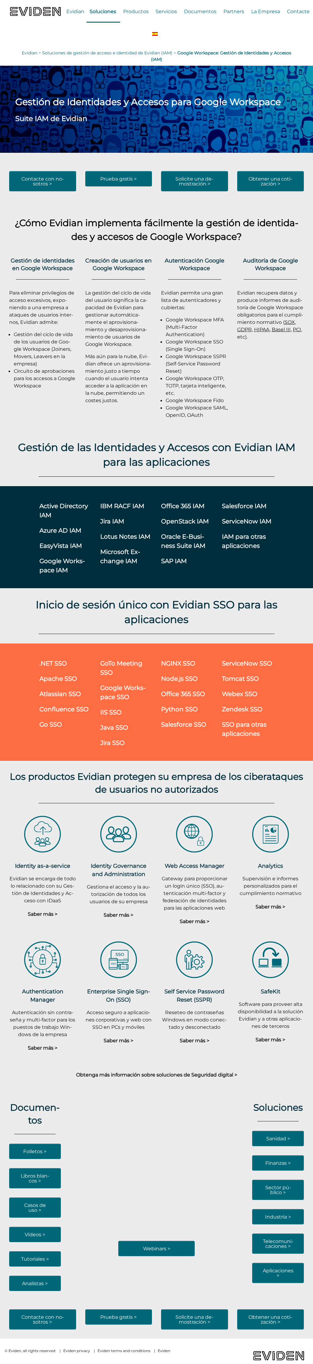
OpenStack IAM (185, 521)
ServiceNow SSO (247, 663)
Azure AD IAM (60, 530)
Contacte (298, 11)
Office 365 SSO (183, 694)
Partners (233, 11)
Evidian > (32, 53)
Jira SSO (112, 742)
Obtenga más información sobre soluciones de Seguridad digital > (156, 1075)
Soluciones (103, 11)
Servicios (166, 11)
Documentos (200, 11)
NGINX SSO (178, 663)
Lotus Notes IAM (125, 536)
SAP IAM (174, 561)
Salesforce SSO (183, 724)
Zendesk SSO (242, 709)
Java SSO (114, 727)
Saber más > (42, 914)
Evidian (75, 11)
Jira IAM (112, 521)
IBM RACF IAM (122, 506)
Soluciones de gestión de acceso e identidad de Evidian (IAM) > (109, 53)
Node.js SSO (179, 678)
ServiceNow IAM (246, 521)
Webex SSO (239, 694)
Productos (136, 11)
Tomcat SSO (240, 678)
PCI (297, 329)
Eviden (164, 1350)
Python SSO (179, 709)
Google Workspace (193, 236)
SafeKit (270, 991)
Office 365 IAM (182, 506)
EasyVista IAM (60, 545)
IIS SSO (111, 712)
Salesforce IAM (244, 506)
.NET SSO (53, 663)
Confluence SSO (64, 709)
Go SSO (50, 724)
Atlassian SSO (60, 694)
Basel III (281, 329)
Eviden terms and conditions (124, 1350)
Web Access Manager (194, 865)
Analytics (270, 865)
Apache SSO (58, 678)
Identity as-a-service (42, 865)
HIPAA (262, 329)
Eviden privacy (76, 1350)
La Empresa (265, 11)
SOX (290, 322)
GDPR (244, 329)
